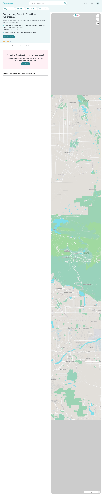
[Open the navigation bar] (97, 3)
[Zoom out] (97, 19)
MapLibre (87, 492)
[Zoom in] (97, 15)
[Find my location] (97, 23)
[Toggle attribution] (99, 492)
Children (21, 9)
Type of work (9, 9)
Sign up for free (9, 37)
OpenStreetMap (94, 492)
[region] (76, 253)
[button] (88, 135)
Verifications (32, 9)
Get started (25, 64)
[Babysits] (8, 3)
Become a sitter (89, 3)
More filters (45, 9)
